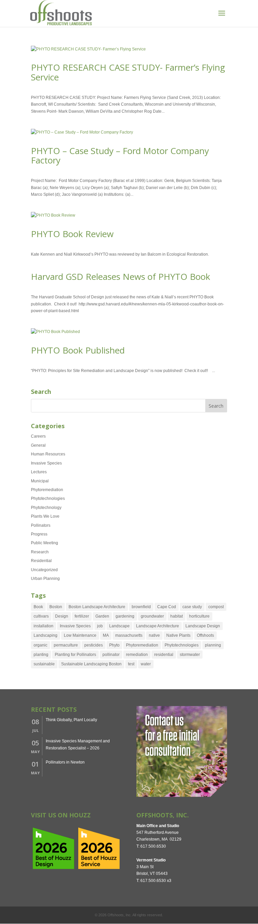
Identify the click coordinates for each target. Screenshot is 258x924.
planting (41, 654)
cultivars (41, 616)
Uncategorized (44, 569)
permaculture (66, 645)
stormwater (190, 654)
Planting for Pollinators (75, 654)
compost (216, 606)
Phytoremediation (47, 489)
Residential (41, 560)
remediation (137, 654)
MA (106, 635)
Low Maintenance (80, 635)
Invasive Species (46, 463)
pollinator (111, 654)
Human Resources (48, 454)
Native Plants (178, 635)
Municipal (40, 481)
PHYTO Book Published (78, 350)
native (154, 635)
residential (163, 654)
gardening (125, 616)
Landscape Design (202, 626)
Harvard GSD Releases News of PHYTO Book (120, 276)
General (38, 445)
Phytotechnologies (48, 498)
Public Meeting (44, 543)
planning (213, 645)
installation (43, 626)
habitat (176, 616)
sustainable (44, 664)
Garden (102, 616)
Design (61, 616)
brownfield (141, 606)
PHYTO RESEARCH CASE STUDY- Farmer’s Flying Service (128, 72)
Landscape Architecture (157, 626)
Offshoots (205, 635)
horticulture (199, 616)
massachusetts (128, 635)
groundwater (152, 616)
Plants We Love (45, 516)
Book (38, 606)
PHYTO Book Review (72, 234)
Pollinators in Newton (65, 762)
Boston (55, 606)
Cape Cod (166, 606)
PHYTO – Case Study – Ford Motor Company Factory (120, 156)
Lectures (39, 472)
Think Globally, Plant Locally (71, 719)
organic (40, 645)
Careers (38, 436)
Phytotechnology (46, 507)
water (146, 664)
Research (40, 552)
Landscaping (45, 635)
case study (192, 606)
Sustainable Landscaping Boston (91, 664)
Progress (39, 534)
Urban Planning (45, 578)
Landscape (119, 626)
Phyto (114, 645)
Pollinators (40, 525)
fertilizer (82, 616)
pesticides (93, 645)
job (100, 626)
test (131, 664)
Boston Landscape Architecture (97, 606)
